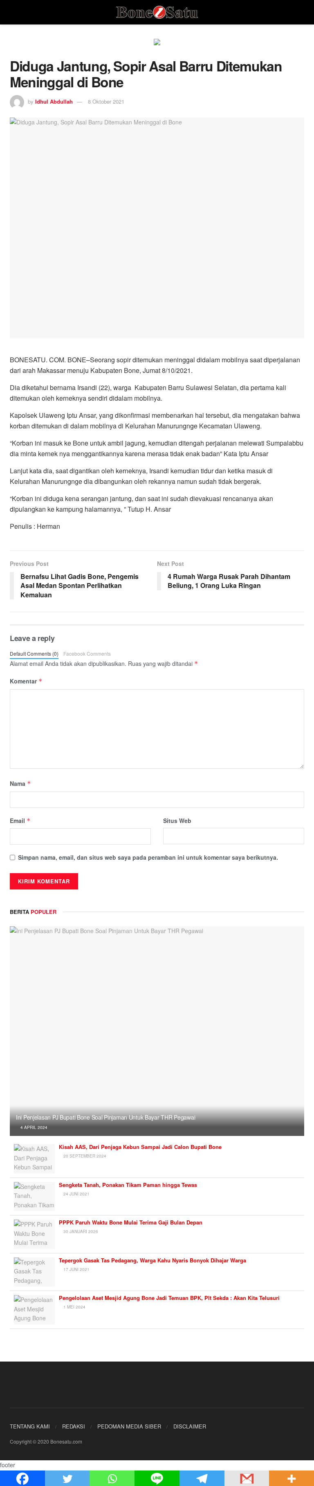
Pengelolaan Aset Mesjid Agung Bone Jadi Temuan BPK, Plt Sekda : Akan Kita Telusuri (169, 1298)
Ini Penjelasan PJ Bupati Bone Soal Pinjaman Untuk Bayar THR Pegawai (105, 1117)
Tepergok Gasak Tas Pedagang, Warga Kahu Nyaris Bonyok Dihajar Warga (152, 1260)
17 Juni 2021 (76, 1269)
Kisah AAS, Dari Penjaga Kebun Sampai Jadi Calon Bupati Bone (140, 1147)
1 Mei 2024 (73, 1307)
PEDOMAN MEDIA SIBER (129, 1426)
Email (20, 820)
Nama (20, 783)
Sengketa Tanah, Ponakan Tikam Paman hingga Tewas (128, 1185)
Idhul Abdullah (54, 101)
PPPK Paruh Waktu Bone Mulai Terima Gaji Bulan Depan (130, 1222)
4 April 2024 (33, 1127)
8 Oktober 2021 (106, 101)
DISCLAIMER (189, 1426)
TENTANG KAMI (30, 1426)
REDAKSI (73, 1426)
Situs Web (177, 820)
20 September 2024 (84, 1156)
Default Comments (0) (34, 653)
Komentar (26, 681)
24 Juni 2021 (76, 1194)
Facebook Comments (87, 653)
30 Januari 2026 (80, 1231)
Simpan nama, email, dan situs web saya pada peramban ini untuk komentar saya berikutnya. (148, 857)
